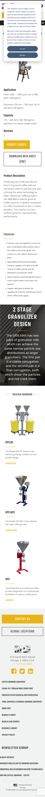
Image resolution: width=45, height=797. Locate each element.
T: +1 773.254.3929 (22, 663)
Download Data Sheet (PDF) (22, 159)
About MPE (6, 708)
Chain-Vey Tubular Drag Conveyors (17, 688)
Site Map (22, 788)
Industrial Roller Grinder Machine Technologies (21, 769)
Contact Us (22, 619)
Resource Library (9, 728)
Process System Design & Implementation (20, 695)
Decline (22, 55)
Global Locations (22, 631)
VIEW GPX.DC (10, 463)
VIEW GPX (9, 600)
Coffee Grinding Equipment (13, 682)
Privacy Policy (8, 735)
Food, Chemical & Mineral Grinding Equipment (22, 702)
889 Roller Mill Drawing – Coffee (15, 775)
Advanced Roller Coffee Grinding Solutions (19, 763)
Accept (22, 49)
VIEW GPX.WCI (11, 530)
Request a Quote (17, 144)
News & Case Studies (10, 722)
